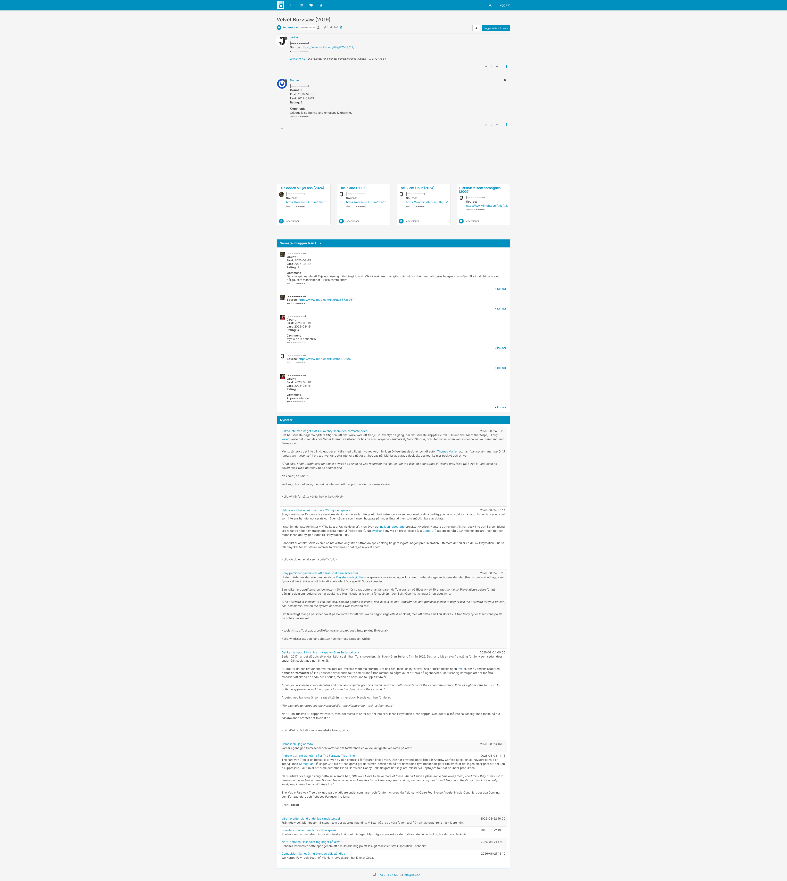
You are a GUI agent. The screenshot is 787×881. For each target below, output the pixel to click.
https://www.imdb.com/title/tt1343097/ (492, 205)
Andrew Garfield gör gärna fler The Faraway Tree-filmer (319, 755)
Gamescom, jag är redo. (298, 744)
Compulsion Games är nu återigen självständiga (313, 853)
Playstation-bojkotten (350, 577)
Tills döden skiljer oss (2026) (301, 188)
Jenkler (294, 37)
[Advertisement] (393, 169)
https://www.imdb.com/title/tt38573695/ (313, 202)
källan (285, 439)
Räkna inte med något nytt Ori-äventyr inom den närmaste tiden (324, 431)
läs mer (501, 288)
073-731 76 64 (388, 874)
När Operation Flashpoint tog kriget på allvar (311, 842)
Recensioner (290, 27)
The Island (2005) (353, 188)
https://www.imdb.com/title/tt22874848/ (433, 202)
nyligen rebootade (392, 526)
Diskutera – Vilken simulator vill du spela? (309, 830)
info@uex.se (412, 874)
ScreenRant (307, 763)
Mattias (294, 80)
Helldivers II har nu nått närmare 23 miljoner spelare (316, 510)
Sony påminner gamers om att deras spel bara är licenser (320, 573)
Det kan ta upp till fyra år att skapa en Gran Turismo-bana (320, 652)
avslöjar (377, 530)
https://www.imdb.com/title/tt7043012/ (328, 47)
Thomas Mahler (447, 451)
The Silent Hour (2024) (416, 188)
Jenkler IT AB (297, 58)
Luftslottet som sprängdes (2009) (480, 190)
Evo (460, 668)
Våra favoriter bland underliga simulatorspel (311, 818)
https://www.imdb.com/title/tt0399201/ (372, 202)
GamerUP (429, 530)
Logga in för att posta (496, 28)
